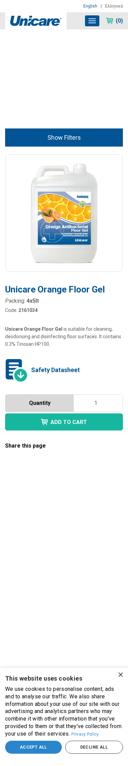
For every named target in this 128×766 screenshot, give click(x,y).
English (90, 6)
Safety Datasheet (55, 369)
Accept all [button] (33, 747)
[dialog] (64, 717)
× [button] (120, 675)
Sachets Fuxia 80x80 (36, 624)
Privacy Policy (85, 734)
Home (10, 47)
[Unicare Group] (35, 20)
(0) (119, 20)
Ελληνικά (114, 6)
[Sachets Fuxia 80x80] (64, 555)
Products (30, 47)
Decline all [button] (94, 747)
